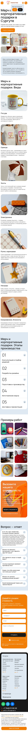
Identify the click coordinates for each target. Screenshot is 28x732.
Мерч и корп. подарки (6, 677)
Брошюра (17, 678)
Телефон (6, 616)
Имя (5, 610)
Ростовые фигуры (19, 670)
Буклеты (17, 680)
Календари (17, 685)
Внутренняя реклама (18, 659)
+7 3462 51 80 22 (10, 708)
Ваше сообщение (8, 626)
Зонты (4, 682)
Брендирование (6, 666)
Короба (4, 670)
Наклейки (17, 668)
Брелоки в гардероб (19, 664)
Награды (5, 684)
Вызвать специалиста (10, 509)
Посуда (4, 688)
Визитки (16, 682)
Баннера (4, 664)
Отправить (14, 635)
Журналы (17, 683)
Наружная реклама (8, 659)
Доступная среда (19, 666)
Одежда (4, 686)
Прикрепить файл (15, 640)
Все (3, 672)
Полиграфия (18, 676)
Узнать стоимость (8, 30)
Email (4, 621)
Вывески (4, 668)
